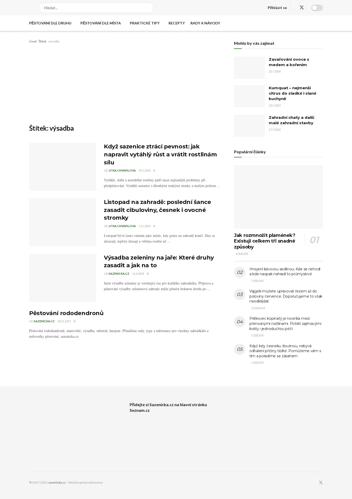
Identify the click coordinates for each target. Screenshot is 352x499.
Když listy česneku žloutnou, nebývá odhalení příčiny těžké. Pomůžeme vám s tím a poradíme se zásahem (285, 351)
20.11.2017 (64, 321)
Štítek (42, 41)
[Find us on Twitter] (301, 8)
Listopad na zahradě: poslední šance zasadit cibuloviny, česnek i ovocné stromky (157, 210)
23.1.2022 (275, 105)
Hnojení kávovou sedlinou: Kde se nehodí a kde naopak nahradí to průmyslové (284, 272)
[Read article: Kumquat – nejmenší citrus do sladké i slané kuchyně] (249, 96)
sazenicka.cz (119, 273)
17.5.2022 (275, 129)
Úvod (33, 41)
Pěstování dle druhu (50, 23)
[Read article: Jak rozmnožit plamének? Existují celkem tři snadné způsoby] (278, 197)
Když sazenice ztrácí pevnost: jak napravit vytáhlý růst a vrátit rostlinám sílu (160, 154)
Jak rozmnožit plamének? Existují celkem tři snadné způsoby (264, 241)
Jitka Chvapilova (122, 170)
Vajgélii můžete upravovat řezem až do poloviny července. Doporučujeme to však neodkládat (285, 296)
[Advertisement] (125, 83)
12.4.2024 (138, 273)
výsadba (54, 41)
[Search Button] (150, 8)
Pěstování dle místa (100, 23)
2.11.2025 (144, 226)
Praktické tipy (145, 23)
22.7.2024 (275, 71)
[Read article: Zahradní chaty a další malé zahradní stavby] (249, 126)
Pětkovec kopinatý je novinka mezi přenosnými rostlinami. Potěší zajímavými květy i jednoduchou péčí (285, 323)
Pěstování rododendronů (66, 313)
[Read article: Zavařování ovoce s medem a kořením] (249, 68)
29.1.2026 (144, 170)
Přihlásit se (277, 7)
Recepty (177, 23)
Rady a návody (205, 23)
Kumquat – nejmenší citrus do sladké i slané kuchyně (292, 93)
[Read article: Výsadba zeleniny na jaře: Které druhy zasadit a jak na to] (62, 278)
